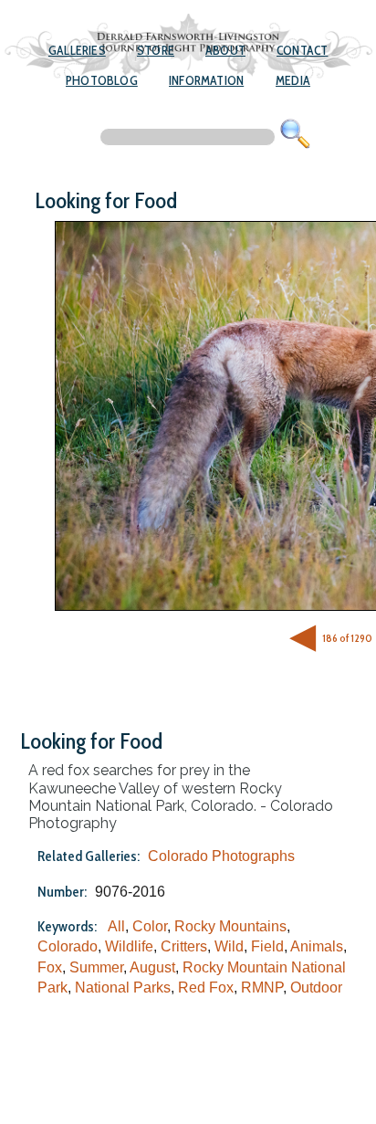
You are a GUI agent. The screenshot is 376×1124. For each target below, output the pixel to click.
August (152, 967)
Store (155, 50)
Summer (96, 967)
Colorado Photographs (221, 856)
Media (293, 80)
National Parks (123, 987)
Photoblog (102, 80)
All (116, 926)
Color (149, 926)
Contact (302, 50)
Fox (49, 967)
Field (267, 946)
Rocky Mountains (230, 926)
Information (206, 80)
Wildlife (129, 946)
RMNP (262, 987)
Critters (184, 946)
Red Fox (206, 987)
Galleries (77, 50)
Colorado (67, 946)
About (225, 50)
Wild (229, 946)
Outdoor (316, 987)
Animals (316, 946)
